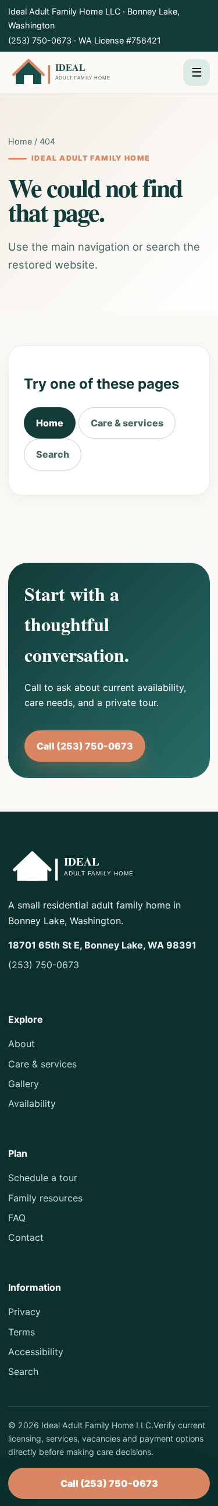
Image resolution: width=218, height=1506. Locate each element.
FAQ (17, 1217)
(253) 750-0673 (40, 40)
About (21, 1043)
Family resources (45, 1198)
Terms (21, 1332)
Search (52, 454)
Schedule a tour (42, 1177)
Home (20, 141)
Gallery (23, 1083)
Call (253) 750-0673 (85, 746)
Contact (26, 1237)
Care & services (127, 423)
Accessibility (35, 1351)
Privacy (24, 1311)
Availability (32, 1103)
